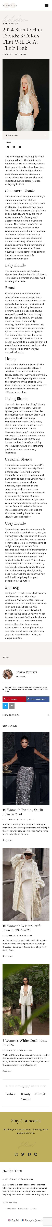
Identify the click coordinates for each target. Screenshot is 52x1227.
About (5, 1179)
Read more (7, 840)
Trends (15, 24)
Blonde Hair (23, 687)
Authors (13, 1179)
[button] (46, 5)
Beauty (6, 24)
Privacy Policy (23, 1208)
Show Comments (11, 715)
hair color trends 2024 (28, 689)
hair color (38, 687)
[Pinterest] (35, 1154)
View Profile (21, 677)
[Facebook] (29, 1154)
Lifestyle (40, 1094)
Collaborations (25, 1179)
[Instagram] (16, 1154)
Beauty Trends (11, 687)
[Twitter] (22, 1154)
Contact (33, 1208)
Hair (31, 687)
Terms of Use (11, 1208)
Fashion (11, 1094)
